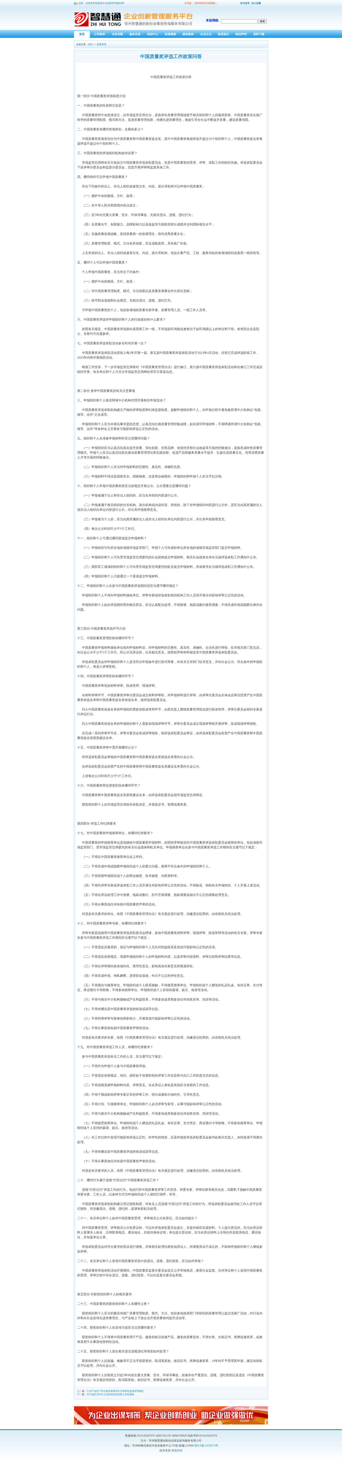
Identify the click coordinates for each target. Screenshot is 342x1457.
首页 (82, 34)
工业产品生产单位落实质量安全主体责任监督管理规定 (115, 1391)
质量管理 (101, 44)
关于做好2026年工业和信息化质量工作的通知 (110, 1394)
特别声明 (241, 34)
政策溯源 (170, 34)
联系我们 (223, 34)
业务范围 (117, 34)
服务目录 (135, 34)
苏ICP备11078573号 (206, 1445)
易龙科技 (176, 1450)
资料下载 (258, 34)
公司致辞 (99, 34)
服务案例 (188, 34)
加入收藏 (256, 3)
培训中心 (152, 34)
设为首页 (245, 3)
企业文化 (205, 34)
